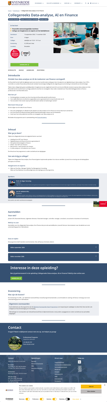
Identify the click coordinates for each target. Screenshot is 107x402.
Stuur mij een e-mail (28, 344)
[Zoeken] (85, 3)
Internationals (58, 379)
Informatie (77, 3)
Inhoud (21, 70)
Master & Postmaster (37, 363)
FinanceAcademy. (42, 117)
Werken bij (57, 369)
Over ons (66, 3)
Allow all (91, 386)
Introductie (12, 70)
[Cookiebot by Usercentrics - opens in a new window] (9, 399)
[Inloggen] (88, 3)
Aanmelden (23, 65)
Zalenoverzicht (59, 374)
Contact (103, 204)
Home (9, 11)
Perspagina (58, 381)
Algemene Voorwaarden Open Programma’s (45, 307)
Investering (40, 70)
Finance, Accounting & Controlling (29, 20)
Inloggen (57, 372)
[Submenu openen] (43, 3)
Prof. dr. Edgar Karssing (23, 181)
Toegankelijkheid (59, 362)
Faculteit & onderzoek (53, 3)
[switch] (42, 399)
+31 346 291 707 (27, 342)
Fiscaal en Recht (44, 20)
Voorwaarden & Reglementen (63, 365)
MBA (32, 366)
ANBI (56, 376)
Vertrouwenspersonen (61, 367)
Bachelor (33, 361)
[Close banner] (104, 384)
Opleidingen (38, 3)
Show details (75, 399)
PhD (32, 370)
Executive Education (14, 20)
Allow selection (91, 391)
